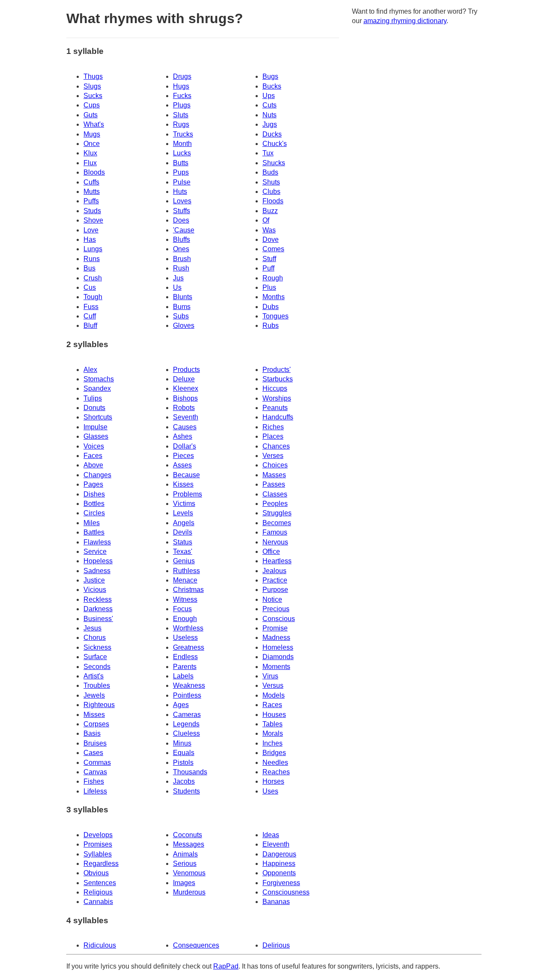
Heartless (277, 561)
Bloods (94, 172)
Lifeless (95, 791)
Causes (185, 427)
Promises (97, 844)
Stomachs (98, 379)
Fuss (90, 306)
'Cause (183, 230)
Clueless (186, 733)
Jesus (92, 628)
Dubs (270, 306)
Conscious (278, 618)
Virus (270, 676)
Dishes (94, 494)
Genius (184, 561)
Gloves (183, 325)
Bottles (93, 503)
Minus (182, 743)
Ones (181, 249)
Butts (180, 162)
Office (271, 551)
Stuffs (181, 210)
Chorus (94, 637)
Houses (274, 714)
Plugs (182, 105)
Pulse (182, 182)
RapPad (225, 966)
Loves (182, 201)
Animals (185, 854)
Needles (275, 762)
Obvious (96, 873)
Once (91, 143)
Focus (182, 608)
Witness (185, 599)
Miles (91, 522)
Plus (269, 287)
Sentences (99, 882)
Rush (181, 268)
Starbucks (277, 379)
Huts (180, 191)
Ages (181, 704)
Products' (276, 369)
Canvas (95, 772)
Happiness (278, 863)
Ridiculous (99, 945)
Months (273, 296)
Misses (94, 714)
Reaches (276, 772)
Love (90, 230)
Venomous (189, 873)
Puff (268, 268)
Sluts (180, 115)
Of (265, 220)
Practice (274, 580)
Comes (273, 249)
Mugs (91, 134)
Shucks (273, 162)
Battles (93, 532)
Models (273, 695)
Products (186, 369)
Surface (95, 656)
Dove (270, 239)
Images (184, 882)
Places (272, 436)
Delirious (276, 945)
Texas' (182, 551)
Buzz (270, 210)
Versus (272, 685)
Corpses (96, 724)
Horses (273, 781)
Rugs (181, 124)
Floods (272, 201)
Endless (185, 656)
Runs (91, 258)
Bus (89, 268)
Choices (275, 465)
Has (89, 239)
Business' (98, 618)
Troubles (96, 685)
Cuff (89, 316)
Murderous (189, 892)
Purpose (275, 589)
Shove (93, 220)
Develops (98, 834)
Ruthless (186, 570)
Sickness (97, 647)
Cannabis (98, 901)
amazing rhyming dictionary (405, 20)
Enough (185, 618)
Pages (93, 484)
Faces (92, 455)
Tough (92, 296)
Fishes (93, 781)
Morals (272, 733)
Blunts (182, 296)
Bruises (95, 743)
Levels (183, 513)
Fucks (182, 95)
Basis (92, 733)
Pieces (183, 455)
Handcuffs (277, 417)
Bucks (271, 86)
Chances (276, 446)
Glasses (95, 436)
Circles (94, 513)
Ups (268, 95)
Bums (182, 306)
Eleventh (275, 844)
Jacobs (184, 781)
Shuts (271, 182)
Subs (181, 316)
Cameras (187, 714)
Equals (183, 752)
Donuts (94, 407)
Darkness (98, 608)
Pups (181, 172)
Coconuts (187, 834)
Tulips (92, 398)
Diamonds (278, 656)
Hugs (181, 86)
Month (182, 143)
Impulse (95, 427)
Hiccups (274, 388)
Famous (274, 532)
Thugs (93, 76)
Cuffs (91, 182)
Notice (272, 599)
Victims (184, 503)
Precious (275, 608)
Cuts (269, 105)
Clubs (271, 191)
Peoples (275, 503)
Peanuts (275, 407)
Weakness (189, 685)
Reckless (97, 599)
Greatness (188, 647)
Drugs (182, 76)
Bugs (270, 76)
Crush (92, 278)
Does (181, 220)
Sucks (92, 95)
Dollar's (184, 446)
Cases (93, 752)
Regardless (101, 863)
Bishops (185, 398)
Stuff (269, 258)
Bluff (90, 325)
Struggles (277, 513)
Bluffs (181, 239)
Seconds (96, 666)
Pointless (187, 695)
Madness (276, 637)
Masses (274, 475)
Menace (185, 580)
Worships (276, 398)
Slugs (92, 86)
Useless (185, 637)
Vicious (94, 589)
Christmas (188, 589)
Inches (272, 743)
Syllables (97, 854)
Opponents (279, 873)
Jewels (94, 695)
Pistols (183, 762)
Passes (273, 484)
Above (93, 465)
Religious (98, 892)
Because (186, 475)
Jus (178, 278)
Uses (270, 791)
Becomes (276, 522)
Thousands (190, 772)
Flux (90, 162)
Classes (274, 494)
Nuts (269, 115)
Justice (94, 580)
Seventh (185, 417)
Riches (273, 427)
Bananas (276, 901)
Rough (272, 278)
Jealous (274, 570)
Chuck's (274, 143)
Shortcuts (97, 417)
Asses (182, 465)
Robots (184, 407)
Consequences (196, 945)
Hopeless (98, 561)
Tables (272, 724)
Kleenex (185, 388)
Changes (97, 475)
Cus (89, 287)
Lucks (182, 153)
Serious (185, 863)
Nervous (275, 542)
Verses (272, 455)
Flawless (97, 542)
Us (177, 287)
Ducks (272, 134)
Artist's (93, 676)
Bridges (274, 752)
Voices (93, 446)
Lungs (92, 249)
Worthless (188, 628)
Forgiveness (281, 882)
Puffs (91, 201)
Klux (90, 153)
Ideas (270, 834)
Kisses (183, 484)
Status (182, 542)
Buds (270, 172)
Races (272, 704)
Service (95, 551)
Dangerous (279, 854)
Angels (183, 522)
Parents (185, 666)
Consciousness (286, 892)
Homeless (277, 647)
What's (93, 124)
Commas (97, 762)
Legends (186, 724)
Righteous (99, 704)
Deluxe (184, 379)
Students (186, 791)
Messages (188, 844)
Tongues (275, 316)
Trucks (183, 134)
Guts (90, 115)
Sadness (96, 570)
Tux (268, 153)
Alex (90, 369)
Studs (92, 210)
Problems (187, 494)
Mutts (91, 191)
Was (269, 230)
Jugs (269, 124)
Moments (276, 666)
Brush (182, 258)
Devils (182, 532)
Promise (275, 628)
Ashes (182, 436)
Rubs (270, 325)
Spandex (97, 388)
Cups (91, 105)
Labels (183, 676)
